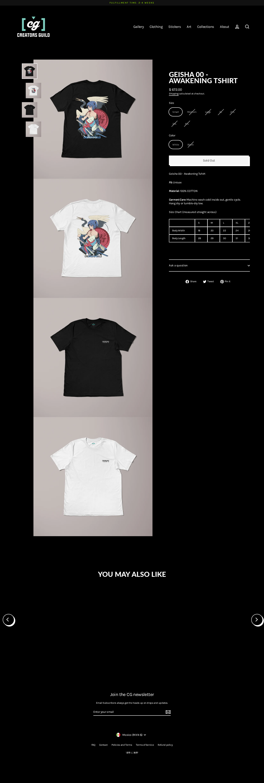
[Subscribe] (167, 712)
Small (175, 112)
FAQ (93, 744)
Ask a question (178, 265)
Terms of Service (145, 744)
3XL (174, 123)
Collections (205, 27)
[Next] (257, 620)
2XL (232, 112)
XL (220, 112)
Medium (192, 112)
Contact (103, 744)
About (224, 27)
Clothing (156, 27)
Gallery (138, 27)
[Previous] (8, 620)
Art (189, 27)
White (175, 144)
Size (171, 103)
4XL (187, 123)
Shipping (174, 93)
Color (172, 135)
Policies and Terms (122, 744)
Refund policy (165, 744)
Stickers (174, 27)
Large (208, 112)
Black (190, 144)
